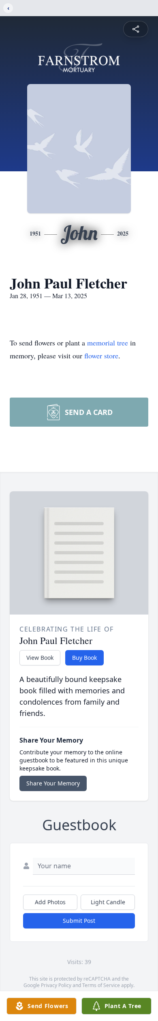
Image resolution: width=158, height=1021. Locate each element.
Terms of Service (101, 985)
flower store (101, 355)
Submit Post (79, 920)
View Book (39, 657)
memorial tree (107, 342)
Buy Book (84, 657)
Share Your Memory (53, 783)
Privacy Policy (56, 985)
